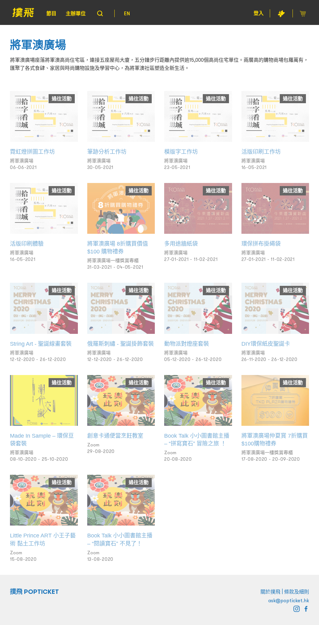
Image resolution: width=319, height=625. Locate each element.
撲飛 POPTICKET (34, 592)
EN (127, 13)
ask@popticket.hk (288, 600)
